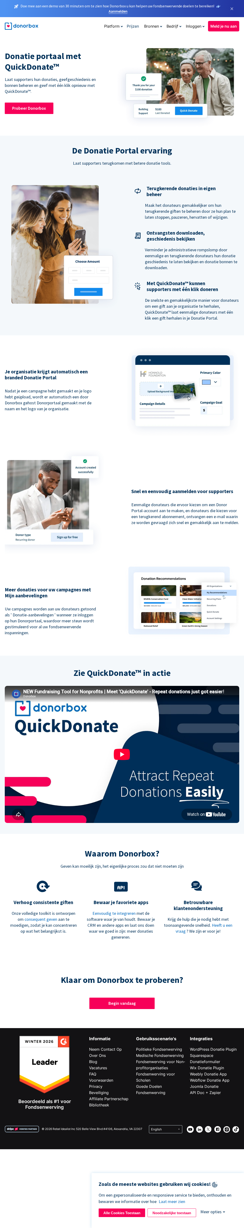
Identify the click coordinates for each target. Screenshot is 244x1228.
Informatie (100, 1038)
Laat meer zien (172, 1201)
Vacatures (98, 1067)
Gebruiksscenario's (156, 1038)
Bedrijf (172, 26)
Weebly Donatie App (208, 1074)
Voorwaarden (101, 1080)
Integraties (201, 1038)
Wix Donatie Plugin (207, 1067)
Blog (93, 1061)
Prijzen (133, 26)
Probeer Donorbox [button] (29, 108)
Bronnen (151, 26)
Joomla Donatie (204, 1086)
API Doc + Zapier (205, 1092)
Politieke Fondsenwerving (159, 1049)
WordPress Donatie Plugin (213, 1049)
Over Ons (97, 1055)
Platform (112, 26)
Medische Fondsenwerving (160, 1055)
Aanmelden (118, 11)
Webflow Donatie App (209, 1080)
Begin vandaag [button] (122, 1003)
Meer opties (211, 1211)
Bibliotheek (99, 1105)
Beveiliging (99, 1092)
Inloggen (193, 26)
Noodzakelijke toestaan (171, 1213)
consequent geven (41, 919)
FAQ (92, 1074)
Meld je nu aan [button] (223, 26)
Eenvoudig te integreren (114, 913)
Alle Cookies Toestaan (121, 1213)
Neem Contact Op (105, 1049)
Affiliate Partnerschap (108, 1098)
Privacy (95, 1086)
